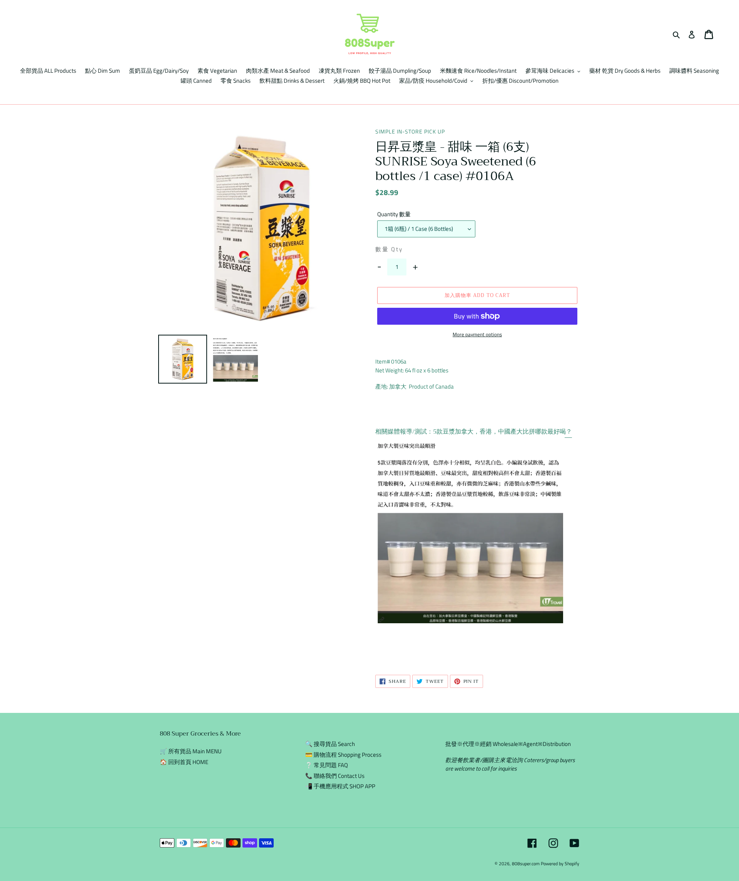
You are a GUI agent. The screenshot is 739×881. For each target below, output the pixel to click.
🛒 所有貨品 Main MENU (191, 751)
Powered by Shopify (560, 863)
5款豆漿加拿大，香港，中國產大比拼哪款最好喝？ (502, 431)
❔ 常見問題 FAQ (326, 765)
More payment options (477, 334)
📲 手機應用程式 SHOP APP (340, 786)
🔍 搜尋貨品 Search (330, 743)
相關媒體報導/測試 (401, 431)
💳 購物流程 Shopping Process (343, 754)
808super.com (526, 863)
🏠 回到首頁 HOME (184, 762)
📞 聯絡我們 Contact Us (334, 775)
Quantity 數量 (394, 214)
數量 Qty (389, 249)
